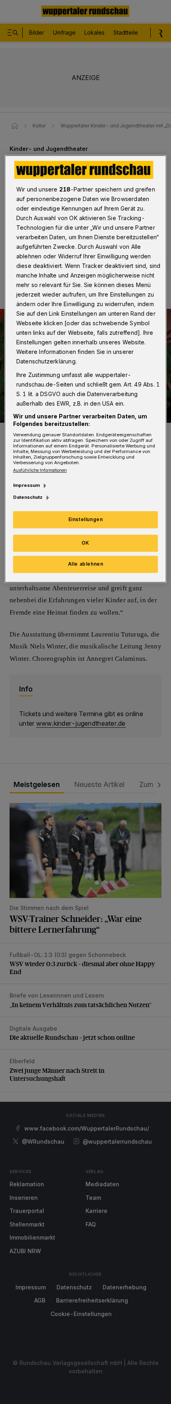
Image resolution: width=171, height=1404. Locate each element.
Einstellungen (85, 520)
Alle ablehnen (85, 564)
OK (85, 543)
